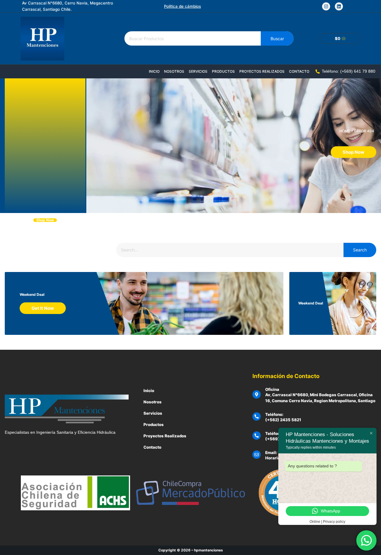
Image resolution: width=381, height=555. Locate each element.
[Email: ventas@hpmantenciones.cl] (256, 454)
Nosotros (174, 71)
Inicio (154, 71)
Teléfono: (274, 414)
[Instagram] (326, 6)
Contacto (299, 71)
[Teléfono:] (256, 416)
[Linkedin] (339, 6)
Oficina (272, 389)
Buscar (277, 38)
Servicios (198, 71)
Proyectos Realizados (262, 71)
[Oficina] (256, 394)
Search (360, 249)
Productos (223, 71)
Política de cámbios (182, 6)
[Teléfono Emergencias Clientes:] (256, 435)
